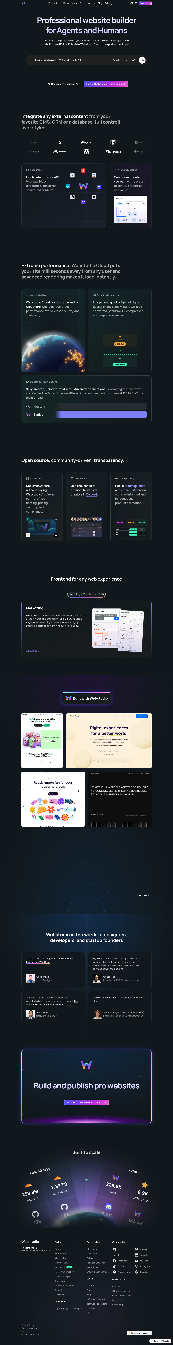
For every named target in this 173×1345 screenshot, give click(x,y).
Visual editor (60, 1258)
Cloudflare (60, 1290)
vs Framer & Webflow (96, 1299)
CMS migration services (98, 1271)
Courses (91, 1308)
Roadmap (116, 1286)
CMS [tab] (101, 594)
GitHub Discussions (121, 1291)
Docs (89, 1290)
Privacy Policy (28, 1325)
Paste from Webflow (64, 1271)
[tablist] (86, 594)
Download (59, 1294)
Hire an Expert (93, 1267)
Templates (92, 1253)
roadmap (130, 486)
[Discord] (136, 3)
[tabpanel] (86, 629)
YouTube (91, 1285)
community (129, 490)
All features (32, 650)
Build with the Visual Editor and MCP (106, 83)
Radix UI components (65, 1285)
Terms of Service (29, 1328)
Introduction (92, 1249)
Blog (100, 3)
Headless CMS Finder (96, 1262)
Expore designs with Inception (69, 1308)
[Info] (86, 1179)
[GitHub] (132, 3)
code (141, 486)
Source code (118, 1300)
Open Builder (145, 3)
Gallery (90, 1258)
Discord (91, 494)
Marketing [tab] (74, 594)
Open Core (60, 1281)
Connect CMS (61, 1262)
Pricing (108, 3)
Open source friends (122, 1295)
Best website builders (97, 1303)
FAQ (88, 1313)
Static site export (63, 1276)
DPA (23, 1331)
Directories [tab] (89, 594)
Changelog (117, 1304)
